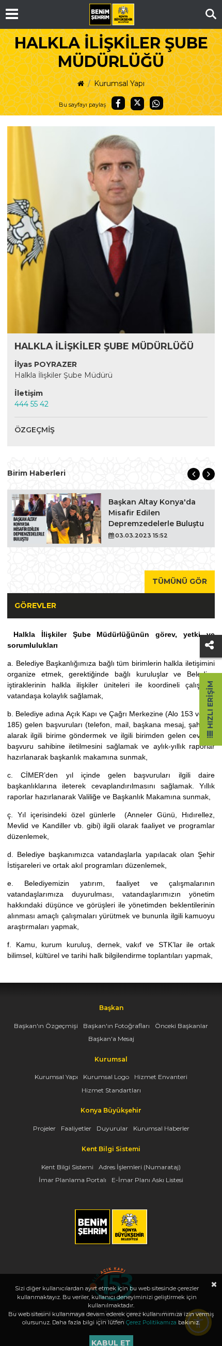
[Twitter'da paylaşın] (137, 103)
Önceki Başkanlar (181, 1026)
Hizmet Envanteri (160, 1077)
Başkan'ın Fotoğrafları (116, 1026)
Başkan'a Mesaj (111, 1038)
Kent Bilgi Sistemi (67, 1167)
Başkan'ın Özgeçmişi (46, 1026)
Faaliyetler (76, 1128)
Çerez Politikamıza (151, 1322)
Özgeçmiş (34, 429)
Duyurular (112, 1128)
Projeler (44, 1128)
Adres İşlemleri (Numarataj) (140, 1167)
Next (208, 474)
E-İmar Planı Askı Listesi (147, 1180)
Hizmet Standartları (111, 1090)
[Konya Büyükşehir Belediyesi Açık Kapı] (111, 1272)
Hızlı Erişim (210, 706)
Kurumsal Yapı (119, 83)
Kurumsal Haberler (161, 1128)
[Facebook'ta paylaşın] (118, 103)
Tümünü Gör (179, 581)
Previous (193, 474)
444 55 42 (31, 404)
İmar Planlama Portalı (72, 1180)
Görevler (35, 605)
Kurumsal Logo (106, 1077)
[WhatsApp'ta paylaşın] (156, 103)
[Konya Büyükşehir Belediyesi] (111, 14)
